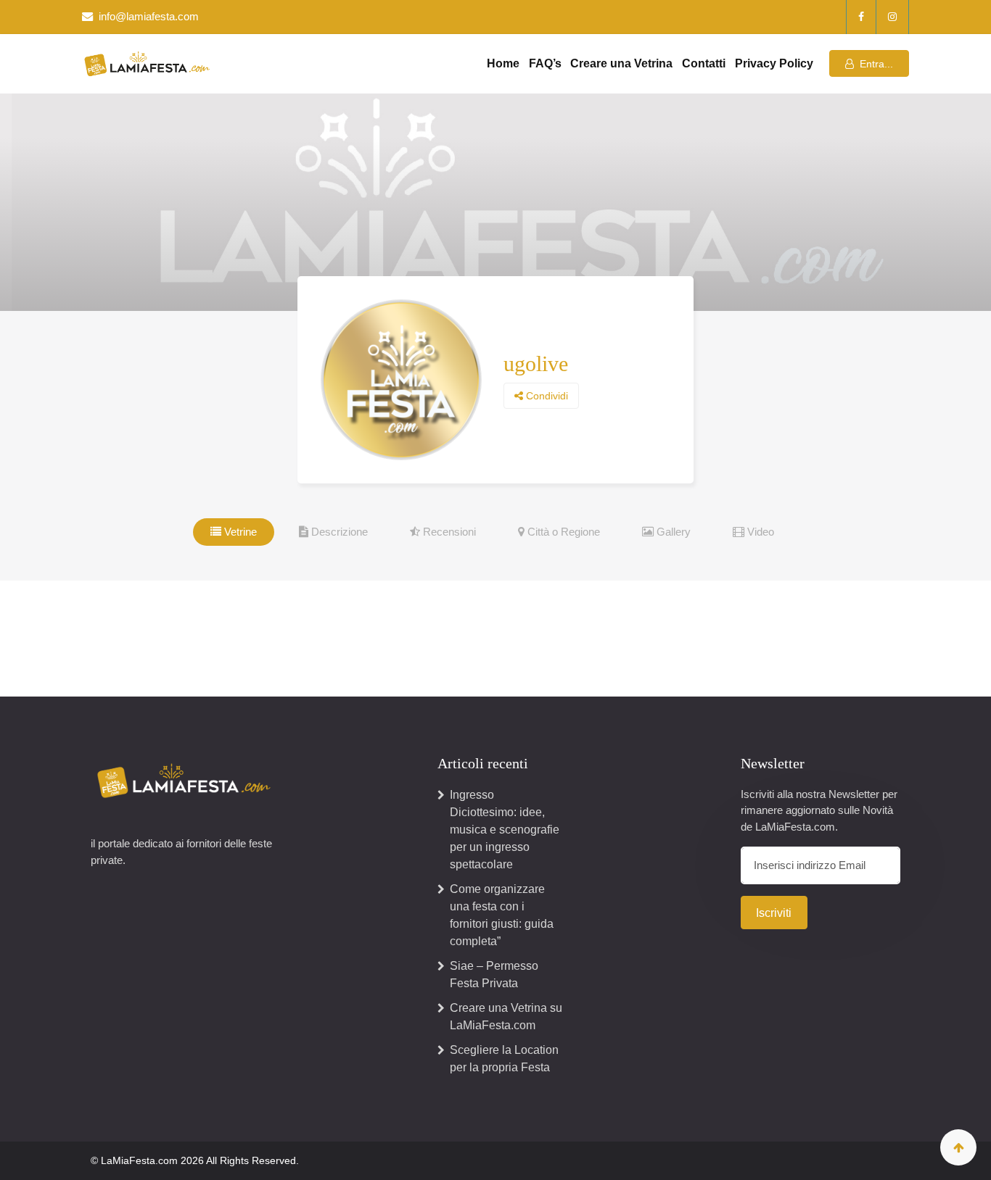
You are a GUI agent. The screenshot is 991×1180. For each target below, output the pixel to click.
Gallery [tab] (672, 531)
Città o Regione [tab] (562, 531)
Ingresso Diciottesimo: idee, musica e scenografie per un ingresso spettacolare (504, 830)
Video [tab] (759, 531)
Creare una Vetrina (621, 63)
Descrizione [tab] (338, 531)
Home (503, 63)
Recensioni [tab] (448, 531)
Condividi (545, 396)
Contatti (703, 63)
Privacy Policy (774, 63)
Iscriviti (773, 913)
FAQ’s (545, 63)
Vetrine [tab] (239, 531)
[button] (869, 63)
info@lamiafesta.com (149, 16)
